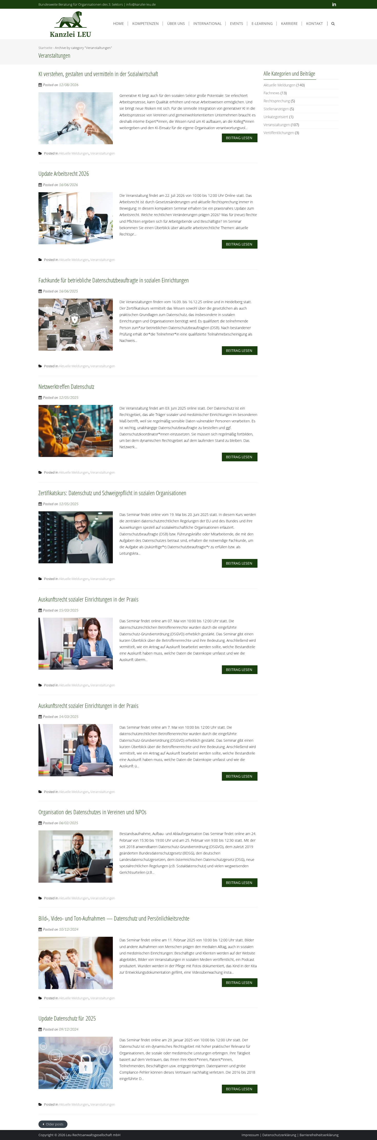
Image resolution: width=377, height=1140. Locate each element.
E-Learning (262, 24)
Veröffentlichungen (279, 132)
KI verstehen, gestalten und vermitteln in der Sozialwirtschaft (98, 73)
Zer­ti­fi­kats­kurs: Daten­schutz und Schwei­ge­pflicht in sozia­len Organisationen (112, 492)
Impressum (250, 1135)
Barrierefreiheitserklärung (319, 1135)
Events (236, 24)
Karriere (289, 24)
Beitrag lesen (239, 137)
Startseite (45, 47)
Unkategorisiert (276, 116)
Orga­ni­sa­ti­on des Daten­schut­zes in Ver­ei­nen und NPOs (92, 812)
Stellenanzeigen (276, 108)
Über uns (176, 24)
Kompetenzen (145, 24)
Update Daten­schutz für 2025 (67, 1018)
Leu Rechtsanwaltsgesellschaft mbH (93, 1135)
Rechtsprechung (277, 100)
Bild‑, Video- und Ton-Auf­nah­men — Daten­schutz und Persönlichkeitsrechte (113, 918)
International (207, 24)
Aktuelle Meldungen (74, 153)
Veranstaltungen (102, 153)
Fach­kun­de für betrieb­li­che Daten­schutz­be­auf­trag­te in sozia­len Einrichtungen (113, 280)
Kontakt (314, 24)
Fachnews (272, 92)
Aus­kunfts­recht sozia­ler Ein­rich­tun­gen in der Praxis (88, 599)
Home (118, 24)
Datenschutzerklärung (279, 1135)
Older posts (54, 1124)
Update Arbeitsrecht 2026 (63, 173)
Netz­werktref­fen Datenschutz (66, 386)
